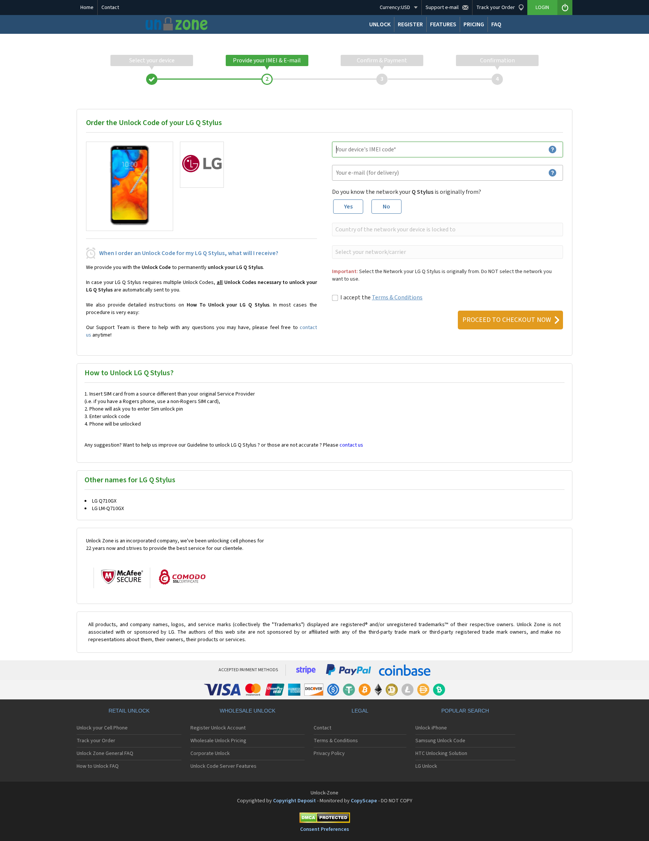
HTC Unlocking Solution (441, 753)
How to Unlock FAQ (98, 766)
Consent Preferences (324, 829)
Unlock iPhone (431, 728)
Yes (348, 206)
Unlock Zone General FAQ (105, 753)
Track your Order (96, 740)
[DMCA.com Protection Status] (324, 819)
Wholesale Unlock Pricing (218, 740)
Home (87, 7)
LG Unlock (426, 766)
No (386, 206)
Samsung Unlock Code (440, 740)
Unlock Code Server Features (223, 766)
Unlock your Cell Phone (102, 728)
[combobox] (446, 229)
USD (395, 7)
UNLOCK (380, 24)
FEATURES (443, 24)
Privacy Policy (329, 753)
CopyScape (364, 801)
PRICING (473, 24)
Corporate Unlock (210, 753)
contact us (351, 445)
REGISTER (410, 24)
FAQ (496, 24)
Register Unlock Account (218, 728)
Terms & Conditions (397, 297)
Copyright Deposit (294, 801)
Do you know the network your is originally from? (406, 192)
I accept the (381, 297)
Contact (110, 7)
